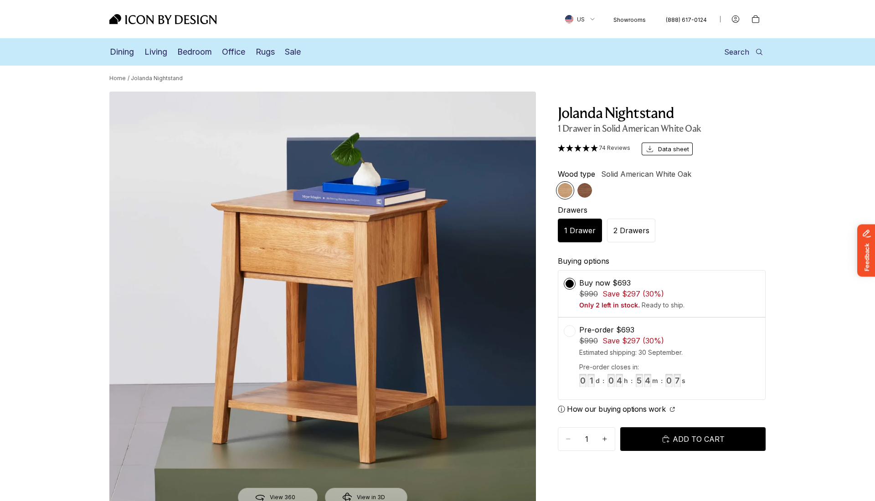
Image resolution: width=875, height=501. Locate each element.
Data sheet (673, 149)
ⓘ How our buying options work (613, 409)
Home (117, 78)
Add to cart (699, 439)
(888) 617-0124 (686, 19)
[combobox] (580, 19)
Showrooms (629, 19)
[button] (594, 148)
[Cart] (756, 19)
